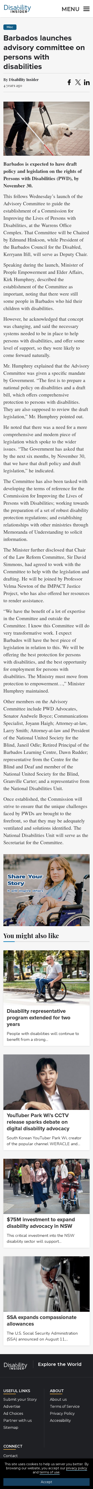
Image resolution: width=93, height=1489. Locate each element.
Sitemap (10, 1427)
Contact (10, 1456)
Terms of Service (65, 1406)
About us (58, 1399)
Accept (46, 1482)
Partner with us (17, 1420)
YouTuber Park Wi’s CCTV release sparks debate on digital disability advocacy (38, 1122)
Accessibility (60, 1420)
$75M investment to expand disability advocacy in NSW (41, 1222)
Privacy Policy (62, 1413)
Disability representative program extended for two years (38, 1018)
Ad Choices (13, 1413)
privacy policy (76, 1468)
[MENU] (85, 10)
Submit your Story (20, 1399)
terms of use (50, 1472)
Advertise (11, 1406)
